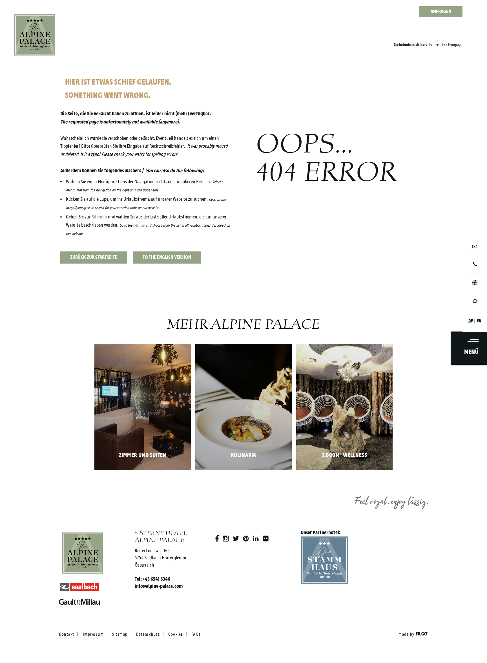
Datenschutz (148, 634)
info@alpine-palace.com (159, 586)
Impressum (93, 634)
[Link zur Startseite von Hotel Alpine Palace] (35, 35)
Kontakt (66, 634)
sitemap (139, 225)
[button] (93, 257)
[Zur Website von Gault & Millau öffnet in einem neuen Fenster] (83, 600)
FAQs (196, 634)
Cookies (175, 634)
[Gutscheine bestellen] (474, 282)
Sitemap (99, 217)
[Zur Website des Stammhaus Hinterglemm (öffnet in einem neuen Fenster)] (324, 561)
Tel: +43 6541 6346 (152, 579)
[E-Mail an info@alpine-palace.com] (474, 246)
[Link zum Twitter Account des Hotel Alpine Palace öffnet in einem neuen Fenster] (236, 539)
